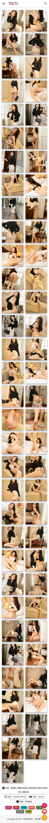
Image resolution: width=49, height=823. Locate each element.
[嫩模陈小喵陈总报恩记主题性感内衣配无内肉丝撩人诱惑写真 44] (36, 513)
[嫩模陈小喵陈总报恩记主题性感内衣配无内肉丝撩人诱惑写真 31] (12, 373)
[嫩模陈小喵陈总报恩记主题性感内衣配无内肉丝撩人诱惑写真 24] (36, 279)
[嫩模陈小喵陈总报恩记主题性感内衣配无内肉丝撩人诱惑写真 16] (36, 185)
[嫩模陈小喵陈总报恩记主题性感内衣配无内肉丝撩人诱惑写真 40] (36, 466)
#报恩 (29, 811)
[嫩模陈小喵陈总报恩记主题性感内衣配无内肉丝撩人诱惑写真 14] (36, 161)
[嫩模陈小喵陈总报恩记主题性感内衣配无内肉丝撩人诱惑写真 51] (12, 607)
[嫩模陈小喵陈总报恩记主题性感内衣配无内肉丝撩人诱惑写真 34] (36, 396)
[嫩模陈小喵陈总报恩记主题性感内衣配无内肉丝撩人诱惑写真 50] (36, 584)
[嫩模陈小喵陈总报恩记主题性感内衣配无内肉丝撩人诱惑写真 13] (12, 161)
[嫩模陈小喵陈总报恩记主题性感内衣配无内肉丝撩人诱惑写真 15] (12, 185)
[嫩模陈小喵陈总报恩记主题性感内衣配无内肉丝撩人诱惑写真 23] (12, 279)
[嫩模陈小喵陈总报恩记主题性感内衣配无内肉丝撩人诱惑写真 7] (12, 91)
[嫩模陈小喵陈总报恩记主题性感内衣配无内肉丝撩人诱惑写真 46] (36, 537)
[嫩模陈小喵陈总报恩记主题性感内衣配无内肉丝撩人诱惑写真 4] (36, 44)
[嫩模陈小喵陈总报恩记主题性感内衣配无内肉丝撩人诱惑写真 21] (12, 255)
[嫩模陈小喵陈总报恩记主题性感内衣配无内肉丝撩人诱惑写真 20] (36, 232)
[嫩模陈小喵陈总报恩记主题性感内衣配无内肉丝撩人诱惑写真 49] (12, 584)
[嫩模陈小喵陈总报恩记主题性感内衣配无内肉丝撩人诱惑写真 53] (12, 631)
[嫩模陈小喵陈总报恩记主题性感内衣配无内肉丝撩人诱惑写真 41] (12, 490)
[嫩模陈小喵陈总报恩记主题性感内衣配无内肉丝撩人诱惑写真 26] (36, 302)
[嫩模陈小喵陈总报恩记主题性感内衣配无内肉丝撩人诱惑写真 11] (12, 138)
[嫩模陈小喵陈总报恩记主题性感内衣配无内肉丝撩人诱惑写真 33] (12, 396)
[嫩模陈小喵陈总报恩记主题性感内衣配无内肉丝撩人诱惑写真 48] (36, 560)
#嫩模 (32, 807)
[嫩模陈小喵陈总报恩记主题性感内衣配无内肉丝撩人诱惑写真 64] (36, 748)
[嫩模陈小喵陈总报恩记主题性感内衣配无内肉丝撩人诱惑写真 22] (36, 255)
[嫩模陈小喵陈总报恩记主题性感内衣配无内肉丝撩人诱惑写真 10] (36, 114)
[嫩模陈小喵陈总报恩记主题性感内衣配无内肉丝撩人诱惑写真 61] (12, 725)
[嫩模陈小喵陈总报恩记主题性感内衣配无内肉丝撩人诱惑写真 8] (36, 91)
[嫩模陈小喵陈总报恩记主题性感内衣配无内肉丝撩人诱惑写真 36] (36, 420)
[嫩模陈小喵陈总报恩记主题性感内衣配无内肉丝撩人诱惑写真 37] (12, 443)
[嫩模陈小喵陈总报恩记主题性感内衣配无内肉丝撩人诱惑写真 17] (12, 208)
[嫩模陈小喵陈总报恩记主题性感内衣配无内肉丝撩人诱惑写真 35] (12, 420)
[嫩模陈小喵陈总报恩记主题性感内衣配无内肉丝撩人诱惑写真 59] (12, 701)
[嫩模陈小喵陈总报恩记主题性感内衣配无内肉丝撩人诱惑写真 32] (36, 373)
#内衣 (8, 807)
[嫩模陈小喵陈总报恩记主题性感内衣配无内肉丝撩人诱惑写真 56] (36, 654)
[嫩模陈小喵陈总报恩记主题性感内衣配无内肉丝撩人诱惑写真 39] (12, 466)
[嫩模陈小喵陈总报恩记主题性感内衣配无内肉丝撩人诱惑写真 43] (12, 513)
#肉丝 (16, 807)
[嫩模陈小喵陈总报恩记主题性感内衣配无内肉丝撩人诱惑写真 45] (12, 537)
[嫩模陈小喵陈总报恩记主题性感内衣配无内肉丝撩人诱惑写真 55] (12, 654)
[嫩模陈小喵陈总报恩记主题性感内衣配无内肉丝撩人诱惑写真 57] (12, 678)
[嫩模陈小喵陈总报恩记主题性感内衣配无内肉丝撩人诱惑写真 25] (12, 302)
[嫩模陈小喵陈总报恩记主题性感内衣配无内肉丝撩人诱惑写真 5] (12, 67)
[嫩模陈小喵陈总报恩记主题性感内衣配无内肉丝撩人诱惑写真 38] (36, 443)
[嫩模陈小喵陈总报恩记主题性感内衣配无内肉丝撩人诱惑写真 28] (36, 326)
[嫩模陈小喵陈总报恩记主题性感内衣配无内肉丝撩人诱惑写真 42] (36, 490)
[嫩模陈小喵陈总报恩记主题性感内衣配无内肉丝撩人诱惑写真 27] (12, 326)
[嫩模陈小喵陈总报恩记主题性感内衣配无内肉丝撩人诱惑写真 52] (36, 607)
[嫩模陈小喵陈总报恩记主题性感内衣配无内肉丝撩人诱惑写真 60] (36, 701)
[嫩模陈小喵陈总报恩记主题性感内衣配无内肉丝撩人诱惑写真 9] (12, 114)
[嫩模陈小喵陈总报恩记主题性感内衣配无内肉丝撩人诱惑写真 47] (12, 560)
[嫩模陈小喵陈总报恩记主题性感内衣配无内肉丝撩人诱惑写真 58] (36, 678)
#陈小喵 (20, 811)
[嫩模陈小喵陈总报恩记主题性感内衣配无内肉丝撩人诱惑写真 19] (12, 232)
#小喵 (39, 807)
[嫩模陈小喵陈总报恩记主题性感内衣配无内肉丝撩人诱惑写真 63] (12, 748)
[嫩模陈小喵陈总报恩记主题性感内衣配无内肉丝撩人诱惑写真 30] (36, 349)
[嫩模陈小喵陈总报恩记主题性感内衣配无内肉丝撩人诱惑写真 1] (12, 21)
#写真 (24, 807)
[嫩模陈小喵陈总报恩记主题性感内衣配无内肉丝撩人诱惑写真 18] (36, 208)
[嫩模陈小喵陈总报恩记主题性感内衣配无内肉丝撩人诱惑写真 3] (12, 44)
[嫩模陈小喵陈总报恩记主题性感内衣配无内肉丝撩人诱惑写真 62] (36, 725)
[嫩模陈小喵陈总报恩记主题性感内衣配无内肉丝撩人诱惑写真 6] (36, 67)
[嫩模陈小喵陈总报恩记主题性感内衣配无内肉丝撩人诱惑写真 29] (12, 349)
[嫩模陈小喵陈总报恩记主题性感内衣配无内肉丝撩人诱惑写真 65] (12, 772)
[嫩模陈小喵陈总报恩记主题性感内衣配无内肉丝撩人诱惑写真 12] (36, 138)
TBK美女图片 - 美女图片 (32, 819)
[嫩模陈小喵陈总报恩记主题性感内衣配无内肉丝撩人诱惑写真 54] (36, 631)
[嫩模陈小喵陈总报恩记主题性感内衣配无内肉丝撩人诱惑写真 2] (36, 21)
